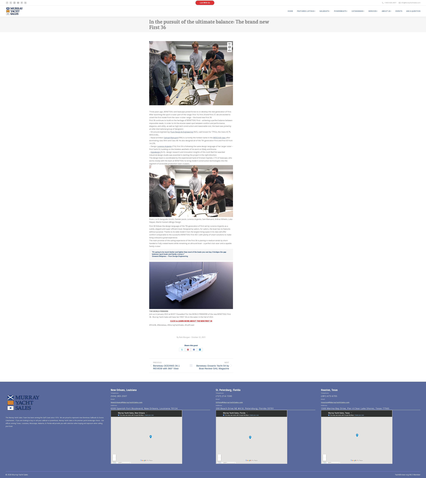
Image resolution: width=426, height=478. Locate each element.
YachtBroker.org (402, 474)
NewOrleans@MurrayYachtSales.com (126, 402)
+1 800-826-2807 (390, 3)
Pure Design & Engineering (181, 132)
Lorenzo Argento (164, 146)
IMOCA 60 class (219, 137)
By (183, 337)
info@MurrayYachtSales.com (410, 3)
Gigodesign (156, 152)
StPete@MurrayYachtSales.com (229, 402)
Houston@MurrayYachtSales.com (335, 402)
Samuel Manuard (171, 137)
